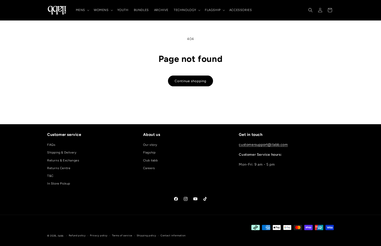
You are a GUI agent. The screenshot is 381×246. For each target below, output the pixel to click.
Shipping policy (146, 235)
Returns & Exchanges (63, 160)
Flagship (149, 152)
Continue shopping (190, 81)
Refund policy (77, 235)
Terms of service (122, 235)
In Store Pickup (58, 183)
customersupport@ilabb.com (263, 144)
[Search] (310, 10)
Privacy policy (99, 235)
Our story (150, 145)
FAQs (51, 145)
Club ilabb (150, 160)
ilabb (61, 235)
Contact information (173, 235)
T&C (50, 176)
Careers (149, 168)
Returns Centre (58, 168)
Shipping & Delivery (61, 152)
